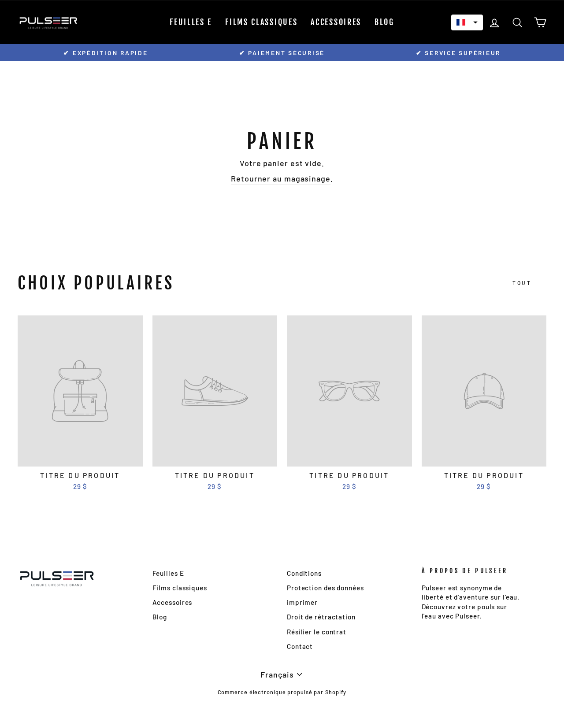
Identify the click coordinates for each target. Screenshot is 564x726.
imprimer (302, 602)
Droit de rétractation (321, 617)
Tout (521, 283)
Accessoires (336, 22)
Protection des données (325, 588)
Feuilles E (191, 22)
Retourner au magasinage (280, 178)
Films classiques (261, 22)
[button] (467, 22)
